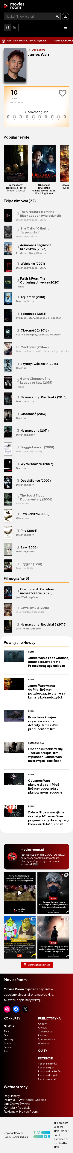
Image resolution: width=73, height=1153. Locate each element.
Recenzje (45, 1058)
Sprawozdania (46, 1039)
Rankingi (43, 1035)
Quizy (42, 1050)
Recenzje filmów (47, 1063)
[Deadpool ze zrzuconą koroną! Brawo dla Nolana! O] (53, 937)
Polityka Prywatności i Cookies (25, 1100)
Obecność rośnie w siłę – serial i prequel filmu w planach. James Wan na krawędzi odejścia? (45, 755)
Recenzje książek (48, 1075)
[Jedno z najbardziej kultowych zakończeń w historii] (20, 893)
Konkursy (12, 1018)
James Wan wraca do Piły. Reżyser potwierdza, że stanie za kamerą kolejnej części (46, 691)
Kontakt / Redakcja (17, 1107)
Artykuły (42, 1027)
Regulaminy (12, 1096)
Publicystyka (49, 1018)
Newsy (9, 1026)
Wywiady (43, 1043)
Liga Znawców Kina (17, 1104)
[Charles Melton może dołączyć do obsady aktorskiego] (53, 893)
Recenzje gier (46, 1067)
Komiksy (8, 1039)
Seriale (39, 743)
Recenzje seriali (47, 1079)
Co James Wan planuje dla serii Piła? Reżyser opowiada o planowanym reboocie (45, 786)
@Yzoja (24, 1137)
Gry (6, 1035)
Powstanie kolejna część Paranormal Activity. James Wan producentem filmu (43, 723)
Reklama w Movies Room (21, 1111)
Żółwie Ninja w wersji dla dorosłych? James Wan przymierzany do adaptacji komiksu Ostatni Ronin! (48, 818)
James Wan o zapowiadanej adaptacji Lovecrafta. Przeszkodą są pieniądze (48, 662)
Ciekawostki (45, 1031)
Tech (6, 1050)
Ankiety (42, 1023)
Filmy (31, 651)
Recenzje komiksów (49, 1071)
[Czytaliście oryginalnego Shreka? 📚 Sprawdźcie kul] (20, 937)
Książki (7, 1043)
